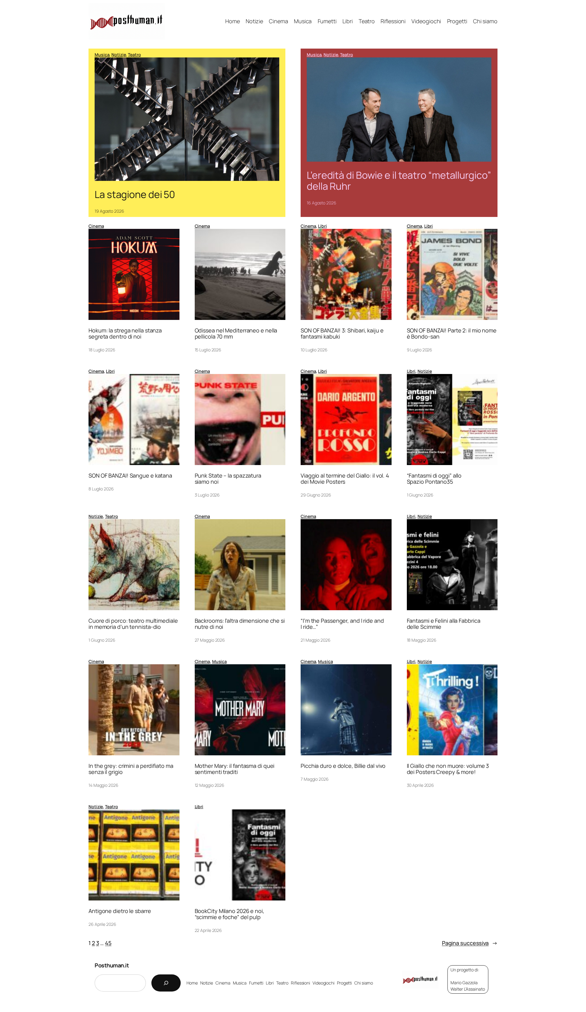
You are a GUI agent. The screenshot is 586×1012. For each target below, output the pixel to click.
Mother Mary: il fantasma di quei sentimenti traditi (235, 769)
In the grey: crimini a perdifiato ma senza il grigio (131, 769)
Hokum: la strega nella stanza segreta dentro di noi (125, 333)
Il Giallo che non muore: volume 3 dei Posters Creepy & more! (448, 769)
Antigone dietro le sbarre (120, 911)
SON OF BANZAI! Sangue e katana (130, 475)
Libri (322, 226)
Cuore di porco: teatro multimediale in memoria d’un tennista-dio (133, 624)
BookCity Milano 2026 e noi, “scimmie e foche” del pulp (229, 914)
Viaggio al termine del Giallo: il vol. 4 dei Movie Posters (345, 478)
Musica (102, 54)
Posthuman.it (112, 965)
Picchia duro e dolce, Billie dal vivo (343, 766)
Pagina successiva (469, 943)
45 (108, 943)
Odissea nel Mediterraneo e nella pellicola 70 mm (236, 333)
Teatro (134, 54)
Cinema (96, 226)
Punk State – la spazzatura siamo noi (228, 478)
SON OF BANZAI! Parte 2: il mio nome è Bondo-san (452, 333)
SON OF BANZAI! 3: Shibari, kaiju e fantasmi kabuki (342, 333)
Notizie (118, 54)
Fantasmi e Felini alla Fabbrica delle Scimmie (443, 624)
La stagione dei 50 (135, 194)
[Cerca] (166, 983)
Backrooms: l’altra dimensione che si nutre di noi (240, 624)
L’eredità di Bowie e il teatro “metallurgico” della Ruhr (399, 181)
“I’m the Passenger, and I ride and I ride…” (342, 624)
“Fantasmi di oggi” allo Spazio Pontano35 (434, 478)
